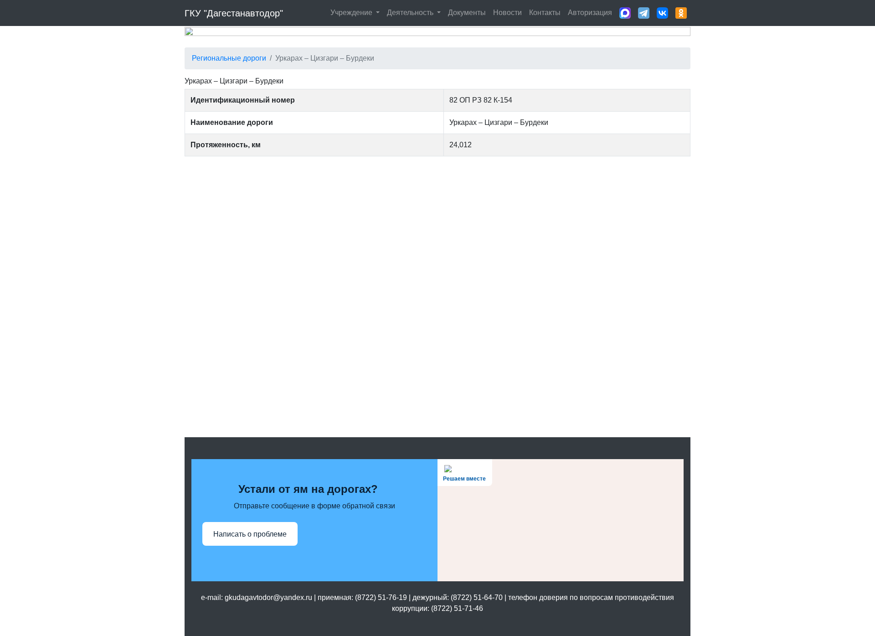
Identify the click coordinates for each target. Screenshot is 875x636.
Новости (507, 12)
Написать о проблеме (250, 534)
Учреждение (352, 12)
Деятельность (411, 12)
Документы (467, 12)
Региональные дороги (229, 58)
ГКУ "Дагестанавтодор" (234, 13)
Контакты (545, 12)
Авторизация (590, 12)
